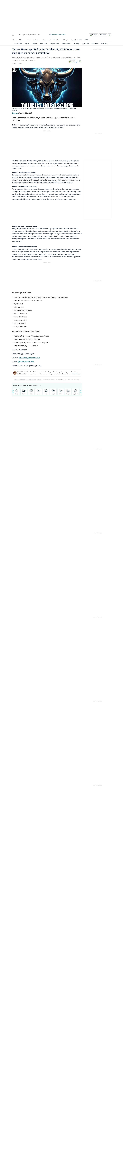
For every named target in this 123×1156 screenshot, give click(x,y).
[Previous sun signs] (13, 391)
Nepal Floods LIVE (76, 40)
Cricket (29, 40)
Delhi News (43, 43)
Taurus (15, 113)
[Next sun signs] (81, 391)
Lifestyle (65, 40)
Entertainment (47, 40)
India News (36, 40)
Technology (76, 43)
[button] (13, 35)
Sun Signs (22, 380)
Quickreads (85, 43)
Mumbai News (66, 43)
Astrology (39, 380)
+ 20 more (87, 40)
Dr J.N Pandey (18, 63)
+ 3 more (103, 43)
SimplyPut (34, 43)
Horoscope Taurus (31, 380)
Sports (27, 43)
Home (14, 40)
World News (57, 40)
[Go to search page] (17, 35)
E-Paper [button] (94, 35)
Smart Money (18, 43)
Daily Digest (95, 43)
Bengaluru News (54, 43)
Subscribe (103, 35)
